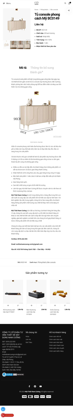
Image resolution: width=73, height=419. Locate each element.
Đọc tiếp (18, 305)
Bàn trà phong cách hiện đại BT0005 (31, 312)
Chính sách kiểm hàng (56, 351)
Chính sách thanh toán (56, 345)
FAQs (27, 336)
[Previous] (7, 24)
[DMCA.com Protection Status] (18, 374)
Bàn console (54, 9)
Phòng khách (44, 9)
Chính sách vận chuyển (56, 348)
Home (36, 9)
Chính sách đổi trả (55, 336)
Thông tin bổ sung (42, 67)
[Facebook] (29, 386)
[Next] (26, 24)
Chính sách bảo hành (56, 342)
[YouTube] (41, 386)
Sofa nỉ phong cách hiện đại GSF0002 (54, 312)
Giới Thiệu (29, 342)
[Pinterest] (35, 386)
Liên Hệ (28, 339)
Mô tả (22, 67)
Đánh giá (36, 72)
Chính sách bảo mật (55, 339)
